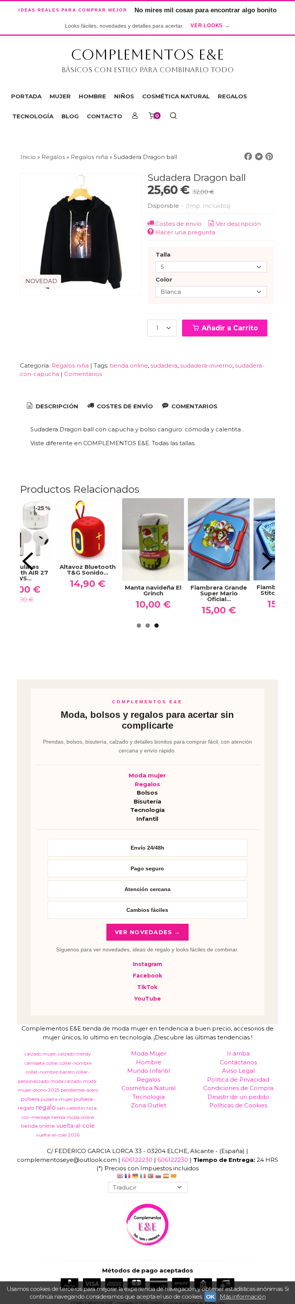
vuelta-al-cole (75, 1125)
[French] (127, 1177)
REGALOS (232, 96)
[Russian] (158, 1177)
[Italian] (143, 1177)
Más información (242, 1296)
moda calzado (65, 1081)
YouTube (147, 998)
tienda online (129, 365)
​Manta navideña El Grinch (68, 590)
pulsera (30, 1099)
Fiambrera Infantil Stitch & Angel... (199, 589)
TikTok (147, 987)
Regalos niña (70, 365)
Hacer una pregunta (185, 232)
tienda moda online (72, 1117)
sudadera (164, 365)
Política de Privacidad (238, 1079)
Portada (26, 96)
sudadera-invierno (206, 365)
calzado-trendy (74, 1054)
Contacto (104, 116)
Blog (70, 116)
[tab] (51, 406)
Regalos (147, 784)
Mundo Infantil (148, 1070)
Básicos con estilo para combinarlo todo (147, 70)
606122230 (137, 1159)
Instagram (147, 964)
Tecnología (147, 810)
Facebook (147, 975)
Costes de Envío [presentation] (124, 406)
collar (52, 1063)
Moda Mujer (148, 1053)
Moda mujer (147, 775)
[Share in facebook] (248, 156)
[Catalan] (174, 1177)
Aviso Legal (238, 1070)
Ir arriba (238, 1053)
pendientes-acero (79, 1090)
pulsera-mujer (57, 1099)
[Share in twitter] (259, 156)
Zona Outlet (148, 1105)
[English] (120, 1177)
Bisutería (147, 801)
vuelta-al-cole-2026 (58, 1135)
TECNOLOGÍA (32, 116)
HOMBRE (92, 96)
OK (210, 1296)
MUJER (60, 96)
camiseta (35, 1063)
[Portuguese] (151, 1177)
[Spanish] (166, 1177)
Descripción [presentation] (56, 406)
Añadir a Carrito (229, 328)
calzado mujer (40, 1054)
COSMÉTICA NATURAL (176, 96)
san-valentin (71, 1108)
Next (267, 561)
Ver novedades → (148, 932)
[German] (135, 1177)
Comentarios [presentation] (193, 406)
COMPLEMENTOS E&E (147, 54)
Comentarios (83, 374)
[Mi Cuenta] (134, 116)
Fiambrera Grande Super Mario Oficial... (134, 593)
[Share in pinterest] (269, 156)
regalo (46, 1107)
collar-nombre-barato (50, 1072)
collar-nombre (75, 1063)
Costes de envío (178, 223)
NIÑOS (124, 96)
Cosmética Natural (148, 1088)
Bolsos (147, 792)
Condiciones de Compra (238, 1088)
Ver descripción (238, 223)
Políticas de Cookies (238, 1105)
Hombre (148, 1062)
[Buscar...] (173, 116)
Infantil (147, 818)
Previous (27, 561)
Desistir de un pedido (238, 1096)
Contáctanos (238, 1062)
